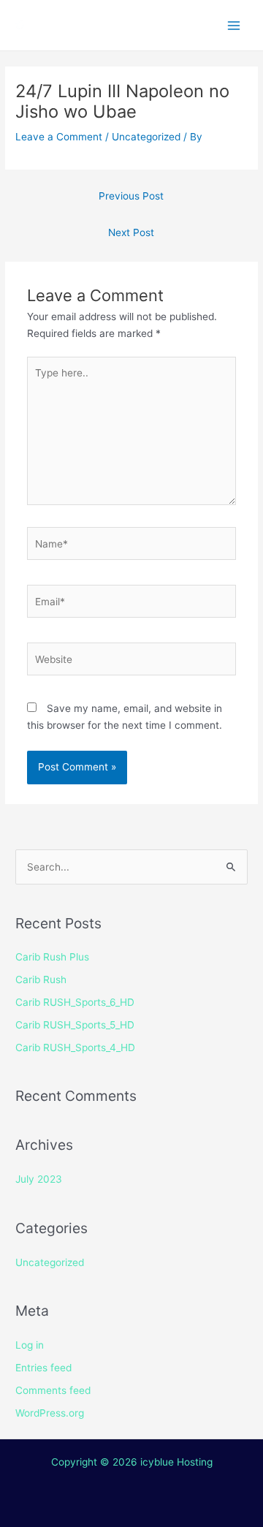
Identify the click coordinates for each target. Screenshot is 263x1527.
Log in (29, 1345)
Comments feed (53, 1390)
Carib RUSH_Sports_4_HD (75, 1047)
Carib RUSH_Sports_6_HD (74, 1002)
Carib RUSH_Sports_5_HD (74, 1025)
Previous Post (131, 196)
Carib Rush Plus (52, 957)
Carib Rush (40, 979)
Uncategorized (146, 137)
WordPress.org (49, 1413)
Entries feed (43, 1367)
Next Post (131, 232)
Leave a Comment (58, 137)
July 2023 (38, 1179)
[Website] (132, 662)
